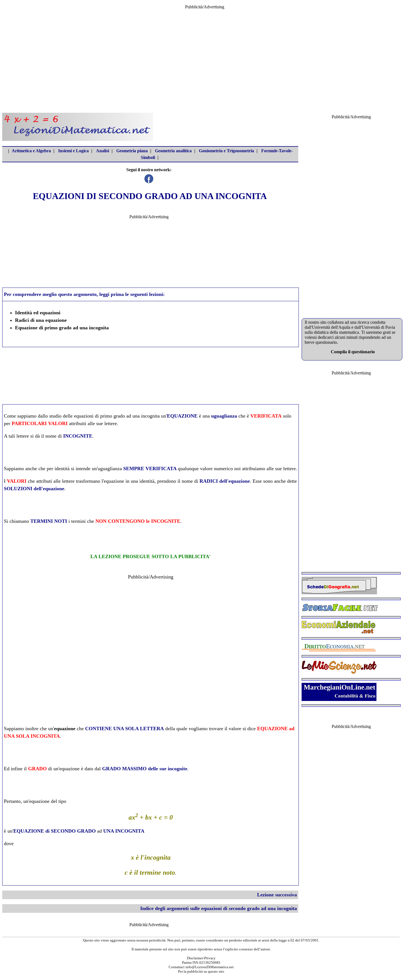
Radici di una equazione (41, 320)
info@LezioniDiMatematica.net (210, 967)
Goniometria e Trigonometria (226, 150)
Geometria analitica (173, 150)
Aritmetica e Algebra (31, 150)
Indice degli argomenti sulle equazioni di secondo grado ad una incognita (218, 908)
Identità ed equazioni (37, 312)
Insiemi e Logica (73, 150)
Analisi (102, 150)
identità (62, 468)
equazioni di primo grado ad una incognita (117, 416)
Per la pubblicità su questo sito (201, 971)
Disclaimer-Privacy (201, 958)
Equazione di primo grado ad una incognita (62, 327)
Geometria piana (132, 150)
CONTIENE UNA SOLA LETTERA (124, 728)
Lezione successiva (277, 894)
